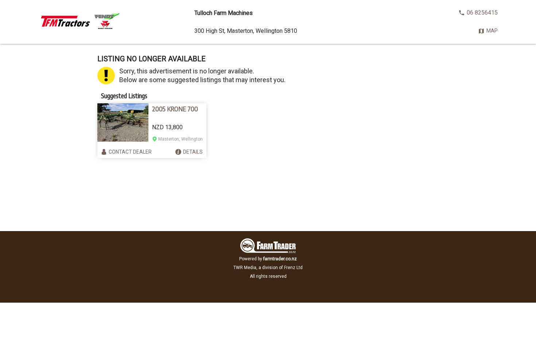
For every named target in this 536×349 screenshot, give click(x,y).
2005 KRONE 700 (175, 108)
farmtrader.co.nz (280, 258)
